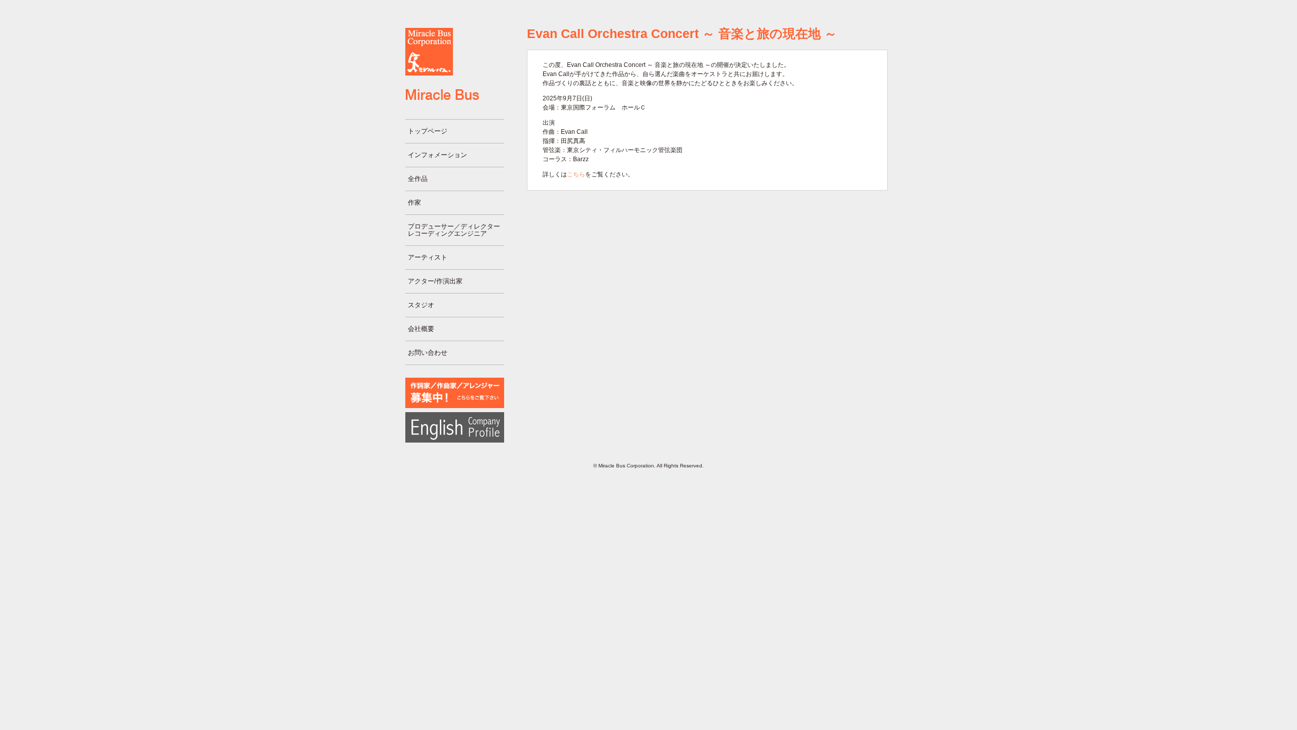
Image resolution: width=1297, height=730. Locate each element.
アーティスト (427, 257)
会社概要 (421, 329)
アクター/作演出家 (435, 281)
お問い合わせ (427, 352)
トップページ (427, 131)
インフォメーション (437, 155)
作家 (414, 202)
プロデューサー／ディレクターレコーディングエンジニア (454, 230)
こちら (576, 174)
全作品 (418, 178)
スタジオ (421, 305)
